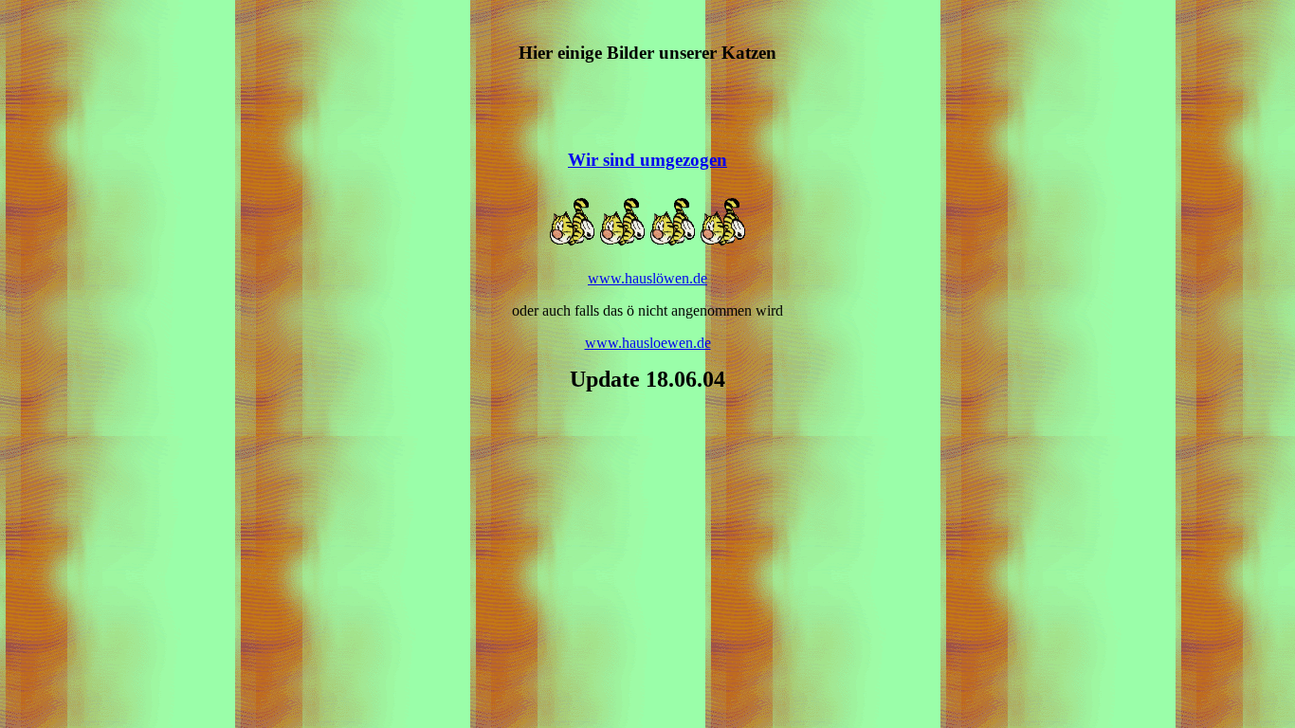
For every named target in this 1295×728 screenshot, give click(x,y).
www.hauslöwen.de (647, 278)
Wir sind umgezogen (647, 160)
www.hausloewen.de (648, 343)
